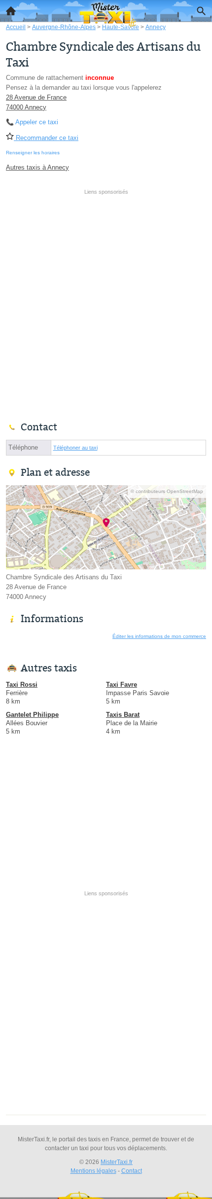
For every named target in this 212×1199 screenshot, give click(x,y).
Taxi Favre (121, 684)
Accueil (11, 11)
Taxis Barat (123, 714)
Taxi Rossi (21, 684)
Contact (131, 1170)
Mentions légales (93, 1170)
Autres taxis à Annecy (37, 167)
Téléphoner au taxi (75, 448)
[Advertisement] (106, 304)
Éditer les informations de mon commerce (159, 636)
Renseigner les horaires (33, 152)
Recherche (201, 11)
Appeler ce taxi (36, 122)
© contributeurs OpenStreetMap (167, 491)
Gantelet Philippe (32, 714)
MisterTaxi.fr (117, 1162)
